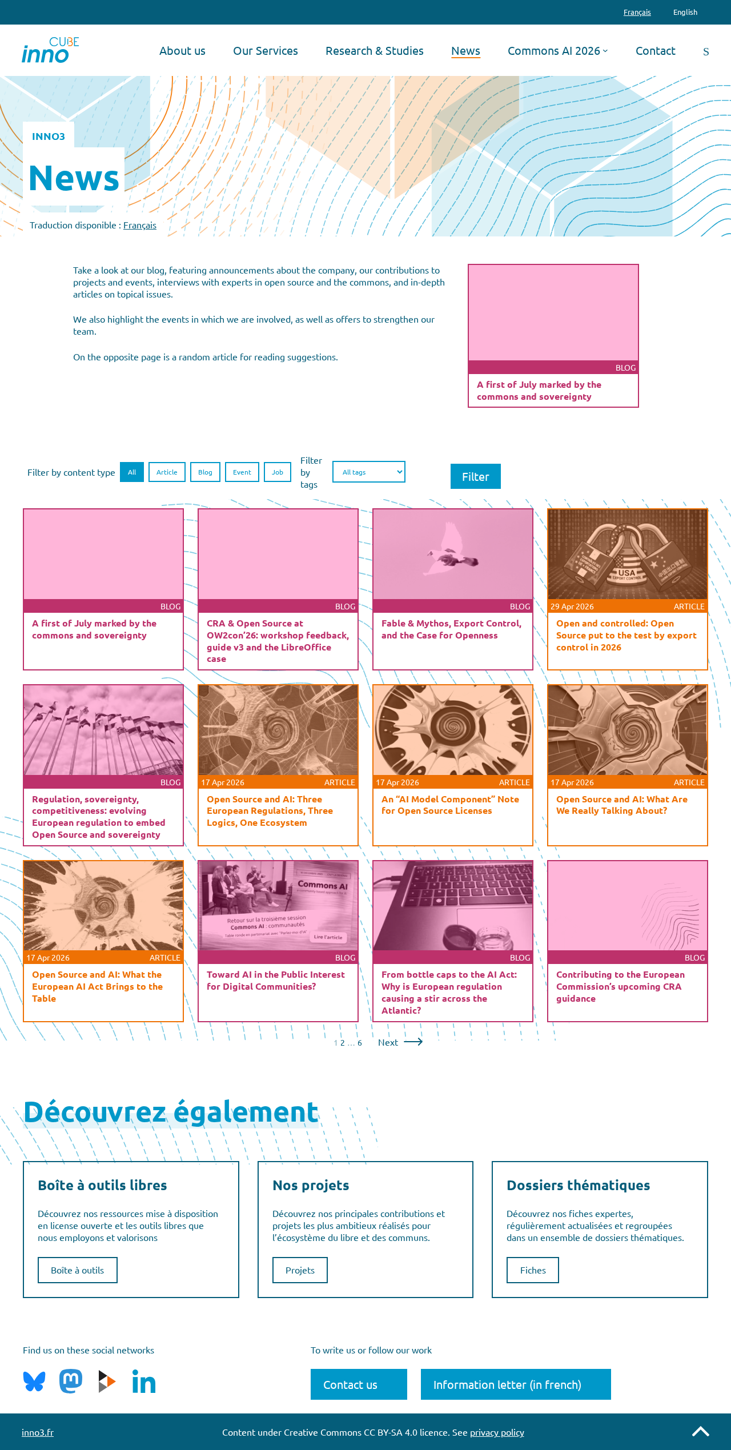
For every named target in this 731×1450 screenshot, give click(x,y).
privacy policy (497, 1431)
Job (277, 471)
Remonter (700, 1431)
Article (167, 471)
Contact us (350, 1384)
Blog (205, 471)
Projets (300, 1269)
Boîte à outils (77, 1269)
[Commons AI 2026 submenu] (605, 50)
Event (242, 471)
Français (139, 224)
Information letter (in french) (507, 1384)
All (132, 471)
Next (388, 1041)
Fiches (533, 1269)
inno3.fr (38, 1431)
